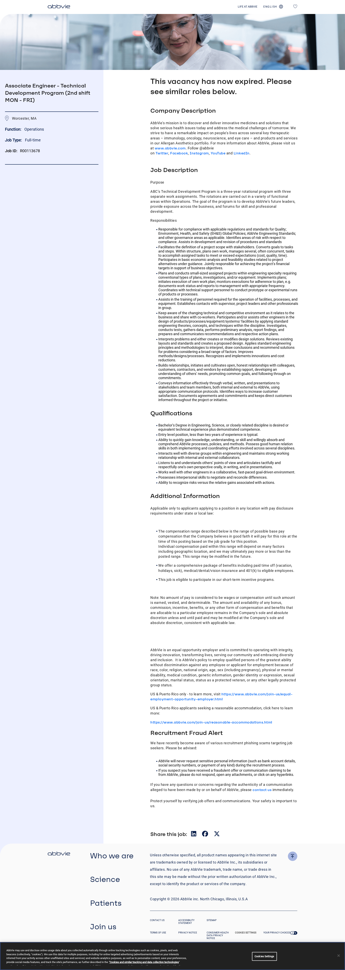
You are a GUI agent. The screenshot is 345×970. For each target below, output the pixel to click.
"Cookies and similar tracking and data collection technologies (144, 962)
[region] (172, 956)
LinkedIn (242, 153)
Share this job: (168, 834)
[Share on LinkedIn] (194, 835)
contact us (262, 790)
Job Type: (13, 140)
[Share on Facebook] (205, 835)
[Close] (338, 955)
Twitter (162, 153)
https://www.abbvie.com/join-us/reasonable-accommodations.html (211, 722)
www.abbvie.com (170, 148)
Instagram (199, 153)
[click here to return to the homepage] (59, 7)
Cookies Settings (245, 932)
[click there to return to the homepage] (59, 854)
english (270, 6)
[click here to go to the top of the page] (292, 856)
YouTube (218, 153)
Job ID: (11, 150)
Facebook (179, 153)
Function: (13, 129)
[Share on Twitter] (217, 835)
